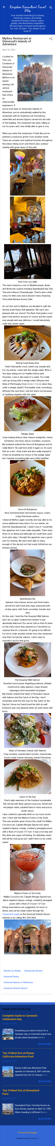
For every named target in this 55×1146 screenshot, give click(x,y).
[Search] (51, 7)
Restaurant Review (34, 970)
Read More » (45, 1044)
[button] (51, 39)
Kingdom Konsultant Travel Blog (28, 9)
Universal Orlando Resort (15, 988)
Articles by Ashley (12, 970)
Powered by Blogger (27, 1132)
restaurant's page (10, 914)
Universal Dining (11, 976)
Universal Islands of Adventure (18, 982)
